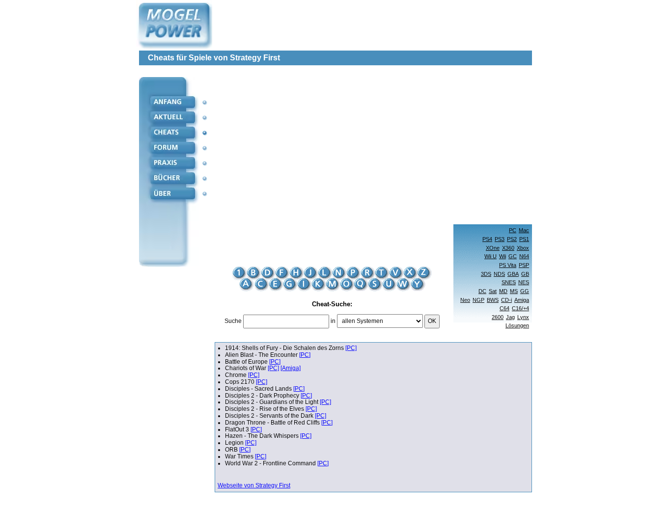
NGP (478, 300)
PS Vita (507, 265)
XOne (493, 248)
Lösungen (517, 325)
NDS (499, 274)
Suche (233, 321)
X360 (508, 248)
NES (523, 282)
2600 (497, 317)
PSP (524, 265)
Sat (493, 291)
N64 (524, 256)
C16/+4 (520, 308)
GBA (513, 274)
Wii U (490, 256)
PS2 (512, 239)
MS (514, 291)
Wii (502, 256)
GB (525, 274)
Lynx (523, 317)
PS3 (499, 239)
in (333, 321)
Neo (465, 300)
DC (482, 291)
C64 (504, 308)
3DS (486, 274)
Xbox (523, 248)
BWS (493, 300)
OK (432, 321)
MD (503, 291)
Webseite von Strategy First (254, 485)
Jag (510, 317)
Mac (524, 230)
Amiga (521, 300)
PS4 (487, 239)
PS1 (524, 239)
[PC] (351, 348)
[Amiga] (290, 368)
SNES (509, 282)
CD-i (506, 300)
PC (512, 230)
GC (512, 256)
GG (524, 291)
